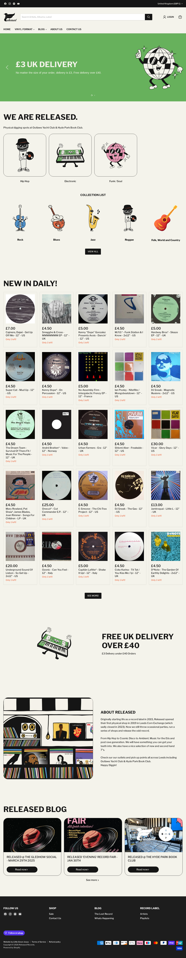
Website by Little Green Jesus (16, 942)
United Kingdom (169, 3)
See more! (93, 595)
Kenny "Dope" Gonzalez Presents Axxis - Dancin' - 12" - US (92, 335)
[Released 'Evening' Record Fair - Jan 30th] (93, 835)
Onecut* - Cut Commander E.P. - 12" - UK (55, 512)
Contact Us (55, 918)
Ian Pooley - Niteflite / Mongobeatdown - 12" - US (128, 393)
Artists (144, 914)
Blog (41, 29)
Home (7, 29)
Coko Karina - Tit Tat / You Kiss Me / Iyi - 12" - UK (128, 573)
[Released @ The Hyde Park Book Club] (153, 835)
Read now (20, 869)
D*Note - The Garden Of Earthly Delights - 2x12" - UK (165, 573)
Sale (51, 914)
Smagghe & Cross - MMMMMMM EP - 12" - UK (55, 335)
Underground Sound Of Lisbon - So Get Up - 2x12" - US (19, 573)
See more (91, 880)
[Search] (148, 17)
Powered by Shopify (11, 947)
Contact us (73, 29)
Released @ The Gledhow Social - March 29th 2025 (32, 858)
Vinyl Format (24, 29)
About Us (56, 29)
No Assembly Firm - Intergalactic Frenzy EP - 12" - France (92, 393)
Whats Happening (104, 918)
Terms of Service (39, 942)
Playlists (144, 918)
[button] (7, 67)
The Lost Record (103, 914)
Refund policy (55, 942)
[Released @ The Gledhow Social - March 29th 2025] (32, 835)
